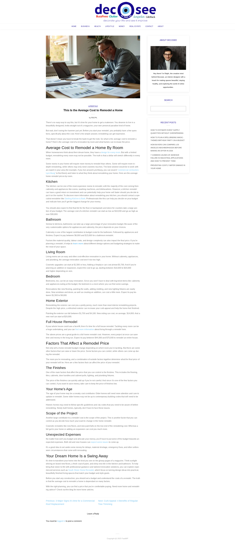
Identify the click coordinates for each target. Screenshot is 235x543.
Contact (149, 26)
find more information (84, 329)
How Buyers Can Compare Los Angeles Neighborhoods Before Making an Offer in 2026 (166, 148)
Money (122, 26)
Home (73, 26)
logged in (61, 521)
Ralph (94, 118)
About (161, 26)
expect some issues (99, 442)
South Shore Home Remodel (81, 470)
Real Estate (135, 26)
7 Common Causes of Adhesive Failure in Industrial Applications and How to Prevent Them (167, 158)
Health (97, 26)
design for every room (110, 152)
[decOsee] (125, 11)
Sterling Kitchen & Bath (75, 199)
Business (85, 26)
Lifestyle (109, 26)
